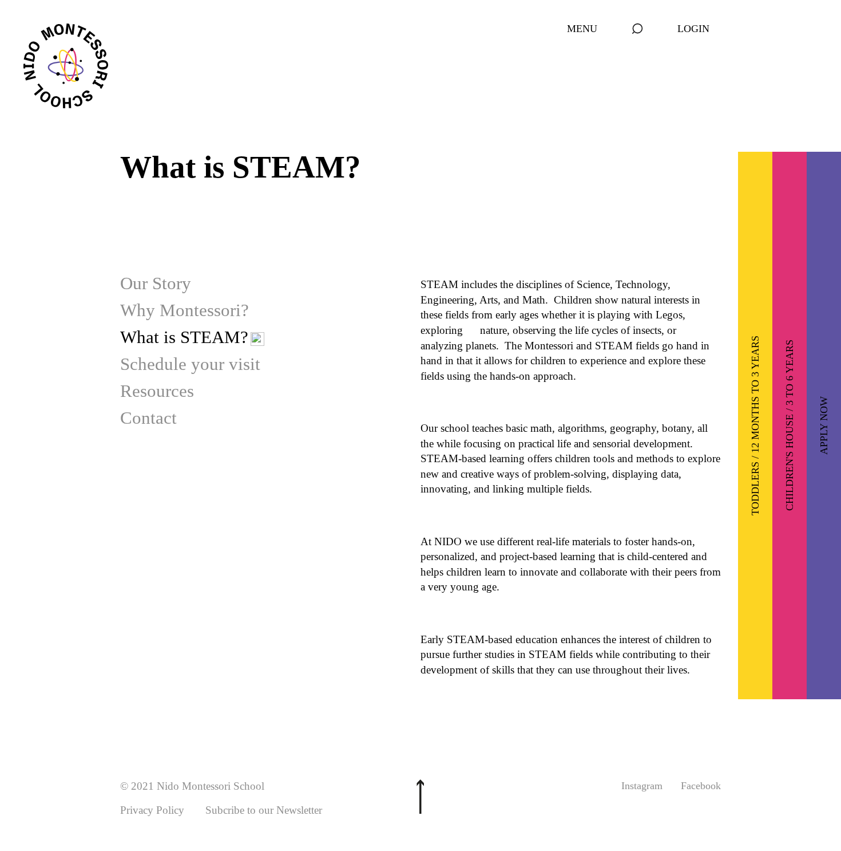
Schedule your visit (190, 364)
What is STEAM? (184, 337)
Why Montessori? (184, 310)
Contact (148, 418)
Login (693, 28)
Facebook (701, 785)
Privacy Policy (152, 810)
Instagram (642, 785)
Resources (157, 391)
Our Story (155, 283)
